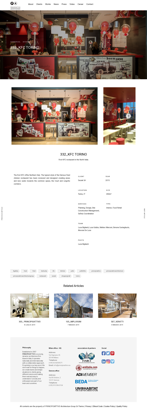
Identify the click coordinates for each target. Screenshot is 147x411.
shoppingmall (66, 276)
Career (80, 4)
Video (72, 4)
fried (34, 271)
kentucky (44, 271)
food (25, 271)
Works (48, 4)
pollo (72, 271)
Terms (81, 406)
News (56, 4)
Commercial (15, 42)
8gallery (15, 271)
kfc (54, 271)
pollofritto (83, 271)
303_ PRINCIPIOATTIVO (30, 321)
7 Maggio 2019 (73, 325)
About (30, 4)
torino (78, 276)
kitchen (62, 271)
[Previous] (18, 116)
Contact (89, 4)
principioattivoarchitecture (114, 271)
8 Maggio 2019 (117, 325)
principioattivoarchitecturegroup (23, 276)
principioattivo (96, 271)
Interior (26, 42)
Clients (39, 4)
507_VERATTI (117, 321)
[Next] (128, 116)
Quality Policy (121, 406)
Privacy (88, 406)
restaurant (43, 276)
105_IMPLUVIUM (73, 321)
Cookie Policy (109, 406)
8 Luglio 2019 (29, 325)
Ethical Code (98, 406)
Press (64, 4)
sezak (54, 276)
